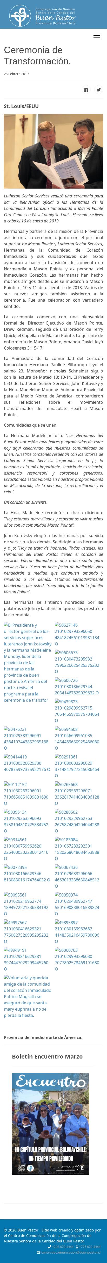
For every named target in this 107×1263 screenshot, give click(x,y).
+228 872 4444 (62, 1247)
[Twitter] (66, 37)
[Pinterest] (73, 37)
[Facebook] (59, 37)
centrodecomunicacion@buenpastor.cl (71, 1252)
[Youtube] (79, 37)
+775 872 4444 (90, 1247)
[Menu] (96, 37)
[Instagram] (86, 37)
